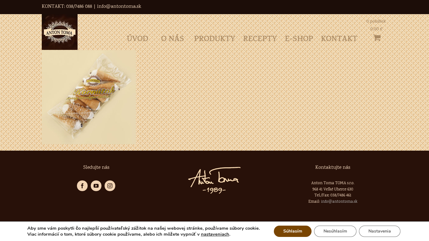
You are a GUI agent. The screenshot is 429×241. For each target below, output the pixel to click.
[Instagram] (110, 185)
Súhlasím (292, 231)
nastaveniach (215, 234)
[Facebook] (82, 185)
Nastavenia (379, 231)
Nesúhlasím (335, 231)
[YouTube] (96, 185)
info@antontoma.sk (119, 6)
